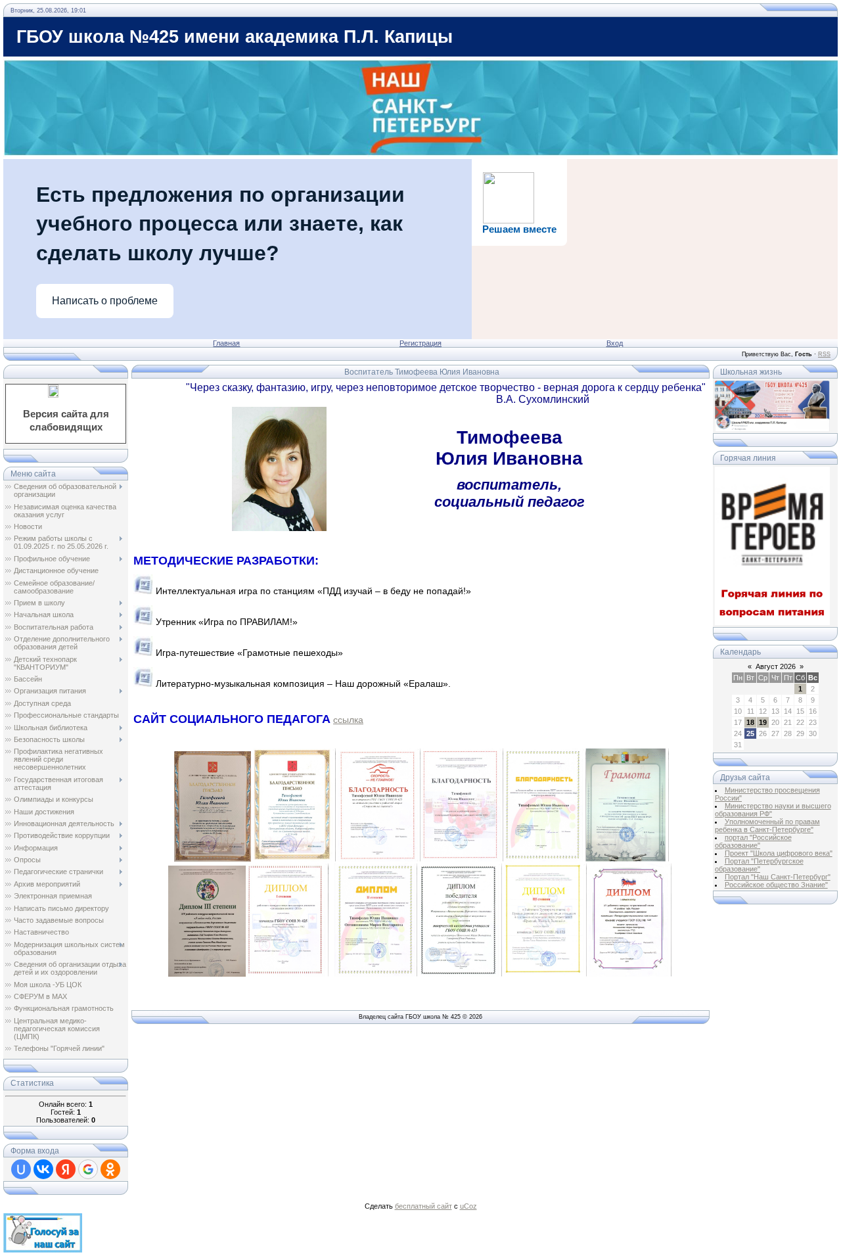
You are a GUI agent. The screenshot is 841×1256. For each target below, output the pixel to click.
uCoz (468, 1206)
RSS (824, 354)
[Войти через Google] (88, 1169)
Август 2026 (776, 666)
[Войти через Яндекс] (66, 1169)
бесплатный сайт (423, 1206)
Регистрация (420, 343)
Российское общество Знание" (776, 885)
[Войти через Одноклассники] (110, 1169)
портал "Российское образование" (753, 841)
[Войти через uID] (21, 1169)
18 (750, 722)
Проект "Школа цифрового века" (778, 853)
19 (763, 722)
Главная (226, 343)
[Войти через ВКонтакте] (43, 1169)
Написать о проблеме (105, 300)
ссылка (348, 719)
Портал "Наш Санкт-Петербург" (777, 877)
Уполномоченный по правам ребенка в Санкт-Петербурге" (767, 825)
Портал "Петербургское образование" (759, 865)
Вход (614, 343)
